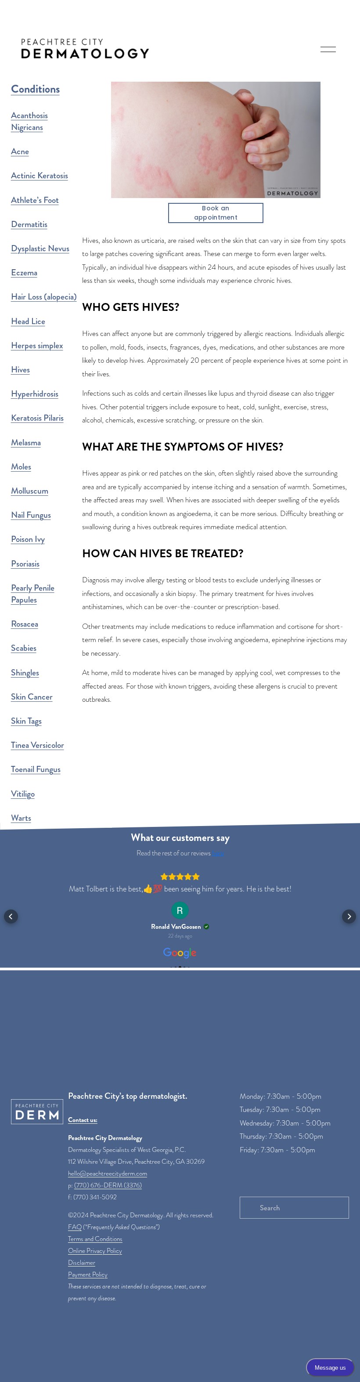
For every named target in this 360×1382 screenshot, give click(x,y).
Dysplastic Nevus (40, 248)
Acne (20, 151)
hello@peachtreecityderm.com (107, 1173)
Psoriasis (25, 563)
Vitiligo (23, 793)
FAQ (75, 1227)
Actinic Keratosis (39, 175)
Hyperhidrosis (34, 393)
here (218, 853)
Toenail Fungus (36, 769)
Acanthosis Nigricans (29, 121)
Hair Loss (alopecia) (44, 296)
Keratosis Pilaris (37, 417)
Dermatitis (29, 224)
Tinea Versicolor (37, 745)
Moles (21, 466)
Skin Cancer (32, 696)
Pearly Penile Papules (32, 593)
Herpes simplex (37, 345)
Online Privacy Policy (95, 1250)
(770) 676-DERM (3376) (108, 1185)
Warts (21, 818)
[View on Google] (180, 910)
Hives (20, 369)
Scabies (23, 648)
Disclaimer (81, 1262)
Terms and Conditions (95, 1238)
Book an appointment (216, 213)
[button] (11, 916)
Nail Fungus (31, 515)
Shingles (25, 672)
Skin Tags (26, 720)
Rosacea (24, 623)
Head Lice (28, 321)
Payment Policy (88, 1274)
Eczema (24, 272)
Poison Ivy (28, 539)
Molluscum (29, 490)
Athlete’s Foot (35, 200)
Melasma (26, 442)
